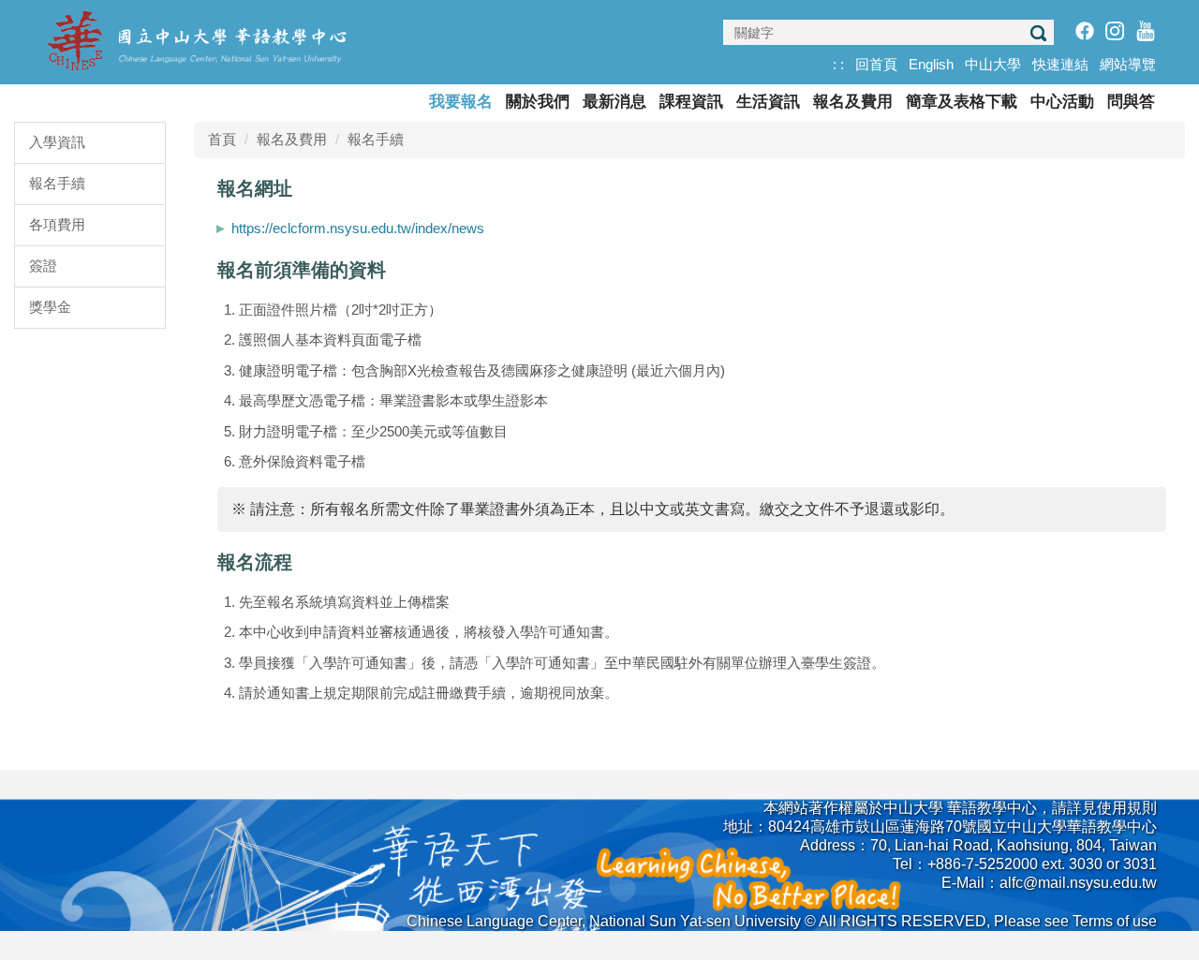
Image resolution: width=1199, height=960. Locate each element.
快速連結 (1060, 64)
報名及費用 (292, 139)
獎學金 (50, 307)
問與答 (1131, 102)
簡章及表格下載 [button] (961, 102)
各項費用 (57, 224)
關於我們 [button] (538, 102)
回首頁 (876, 64)
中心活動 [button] (1062, 102)
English (931, 64)
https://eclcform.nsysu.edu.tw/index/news (357, 228)
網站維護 (1127, 902)
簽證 (43, 265)
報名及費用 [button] (853, 102)
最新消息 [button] (614, 102)
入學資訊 (57, 142)
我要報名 (461, 102)
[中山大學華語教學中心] (197, 39)
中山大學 (993, 64)
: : (838, 64)
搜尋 (1038, 33)
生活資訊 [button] (768, 102)
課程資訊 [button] (691, 102)
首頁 (222, 139)
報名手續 (57, 183)
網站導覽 (1128, 64)
